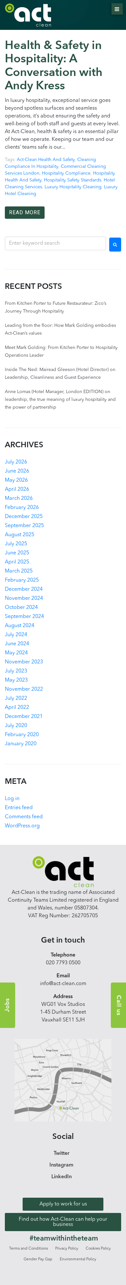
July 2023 (16, 671)
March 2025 (19, 571)
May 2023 (16, 680)
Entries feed (19, 807)
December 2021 (24, 716)
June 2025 (17, 553)
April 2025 (17, 562)
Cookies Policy (98, 1249)
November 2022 (24, 689)
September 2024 (24, 616)
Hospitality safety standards (72, 180)
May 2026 (16, 480)
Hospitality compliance (66, 173)
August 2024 (19, 625)
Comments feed (24, 817)
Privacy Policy (66, 1249)
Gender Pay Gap (38, 1259)
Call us (118, 1005)
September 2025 (24, 525)
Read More (24, 212)
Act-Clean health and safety (46, 159)
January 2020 (21, 744)
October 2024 (21, 607)
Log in (12, 798)
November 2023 (24, 662)
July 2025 (16, 544)
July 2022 (16, 698)
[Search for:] (55, 243)
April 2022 (17, 707)
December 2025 (24, 516)
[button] (63, 1204)
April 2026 (17, 489)
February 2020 (22, 734)
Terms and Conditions (28, 1249)
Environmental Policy (78, 1259)
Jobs (7, 1005)
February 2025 (22, 580)
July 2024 (16, 634)
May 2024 (16, 653)
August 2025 (19, 534)
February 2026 (22, 507)
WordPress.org (22, 826)
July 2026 (16, 462)
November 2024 (24, 598)
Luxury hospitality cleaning (73, 187)
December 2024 (24, 589)
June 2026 (17, 471)
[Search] (115, 245)
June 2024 (17, 644)
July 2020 (16, 725)
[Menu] (117, 9)
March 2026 (19, 498)
